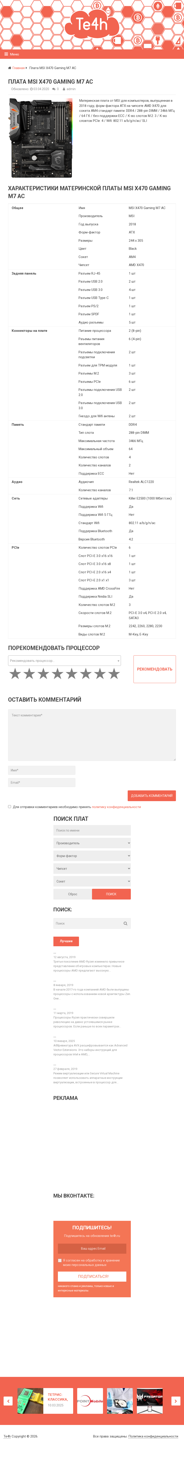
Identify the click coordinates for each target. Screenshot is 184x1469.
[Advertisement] (91, 1146)
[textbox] (64, 661)
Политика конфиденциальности (153, 1436)
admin (71, 89)
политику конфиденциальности (116, 807)
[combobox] (64, 660)
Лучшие (66, 941)
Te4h (7, 1436)
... (54, 952)
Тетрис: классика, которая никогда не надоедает (58, 1397)
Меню (14, 54)
